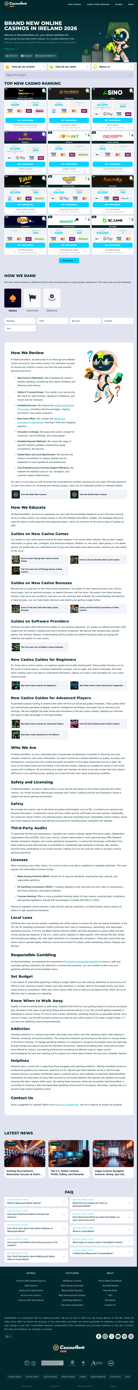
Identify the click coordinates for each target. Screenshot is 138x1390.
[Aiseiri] (96, 1370)
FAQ (110, 1302)
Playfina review (25, 168)
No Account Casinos (30, 1302)
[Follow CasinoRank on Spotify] (123, 1344)
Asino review (112, 124)
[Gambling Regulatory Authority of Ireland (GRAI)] (29, 1370)
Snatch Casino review (69, 209)
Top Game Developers (71, 1312)
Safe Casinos (30, 1292)
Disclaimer (109, 1307)
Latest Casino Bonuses (98, 4)
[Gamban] (71, 1370)
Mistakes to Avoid (72, 1288)
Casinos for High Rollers (30, 1297)
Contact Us (109, 1312)
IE (7, 1344)
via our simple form (69, 1104)
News (131, 4)
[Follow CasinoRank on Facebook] (97, 1344)
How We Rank (110, 1297)
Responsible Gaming (71, 1297)
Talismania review (69, 124)
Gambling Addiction (71, 1307)
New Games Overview (71, 1292)
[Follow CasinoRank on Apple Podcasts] (130, 1344)
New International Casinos (71, 1302)
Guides (118, 4)
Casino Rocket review (69, 249)
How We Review (110, 1292)
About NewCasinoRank (109, 1288)
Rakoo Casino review (25, 209)
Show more (67, 260)
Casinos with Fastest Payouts (30, 1288)
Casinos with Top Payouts (30, 1307)
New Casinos (74, 4)
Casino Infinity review (112, 168)
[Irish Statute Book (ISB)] (52, 1370)
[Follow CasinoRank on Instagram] (104, 1344)
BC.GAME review (112, 249)
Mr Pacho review (25, 249)
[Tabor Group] (83, 1370)
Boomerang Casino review (25, 124)
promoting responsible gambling (82, 961)
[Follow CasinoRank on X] (110, 1344)
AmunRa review (113, 209)
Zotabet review (69, 168)
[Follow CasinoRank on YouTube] (117, 1344)
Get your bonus (25, 120)
